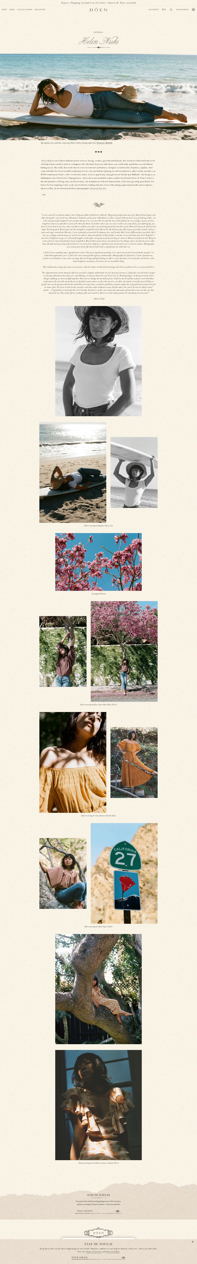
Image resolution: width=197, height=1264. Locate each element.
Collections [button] (24, 10)
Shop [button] (12, 10)
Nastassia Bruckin (104, 143)
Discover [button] (40, 10)
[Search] (171, 10)
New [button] (4, 10)
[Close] (192, 1242)
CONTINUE (117, 1211)
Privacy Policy (112, 1252)
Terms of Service (94, 1252)
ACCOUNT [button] (154, 10)
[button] (193, 10)
